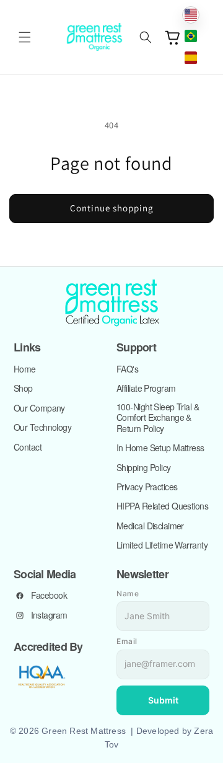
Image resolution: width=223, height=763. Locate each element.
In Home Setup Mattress (160, 448)
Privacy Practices (146, 487)
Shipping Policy (143, 468)
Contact (28, 447)
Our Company (39, 408)
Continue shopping (112, 208)
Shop (23, 388)
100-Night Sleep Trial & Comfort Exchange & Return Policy (157, 418)
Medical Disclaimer (150, 526)
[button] (24, 37)
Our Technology (42, 427)
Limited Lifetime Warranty (162, 545)
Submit (163, 700)
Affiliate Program (145, 388)
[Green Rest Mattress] (111, 303)
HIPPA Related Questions (162, 506)
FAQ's (127, 369)
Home (25, 369)
